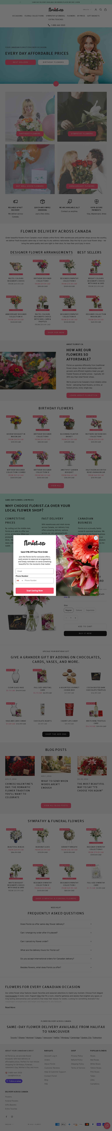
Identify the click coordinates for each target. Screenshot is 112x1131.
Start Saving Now (35, 590)
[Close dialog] (96, 538)
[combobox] (20, 580)
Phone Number (22, 576)
